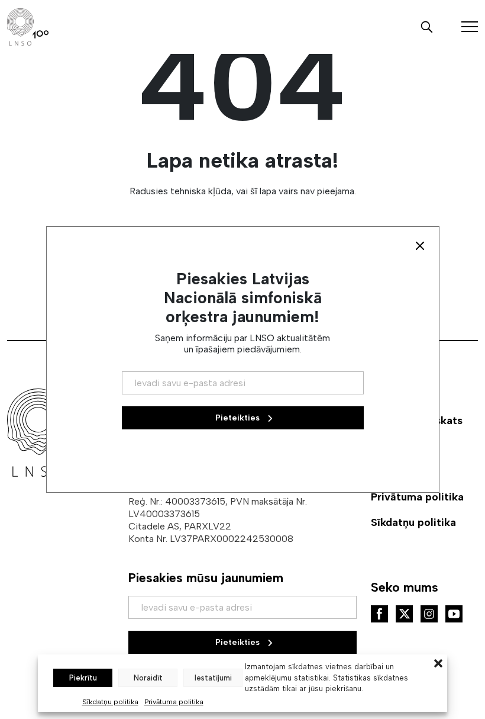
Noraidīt (148, 677)
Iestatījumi (213, 677)
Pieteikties (238, 642)
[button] (438, 662)
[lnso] (27, 27)
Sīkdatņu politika (110, 702)
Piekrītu (83, 677)
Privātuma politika (173, 702)
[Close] (420, 246)
